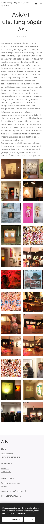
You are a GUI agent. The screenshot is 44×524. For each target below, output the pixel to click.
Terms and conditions (10, 457)
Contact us (6, 471)
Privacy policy (7, 454)
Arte (4, 441)
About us (5, 468)
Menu (40, 4)
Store (3, 449)
